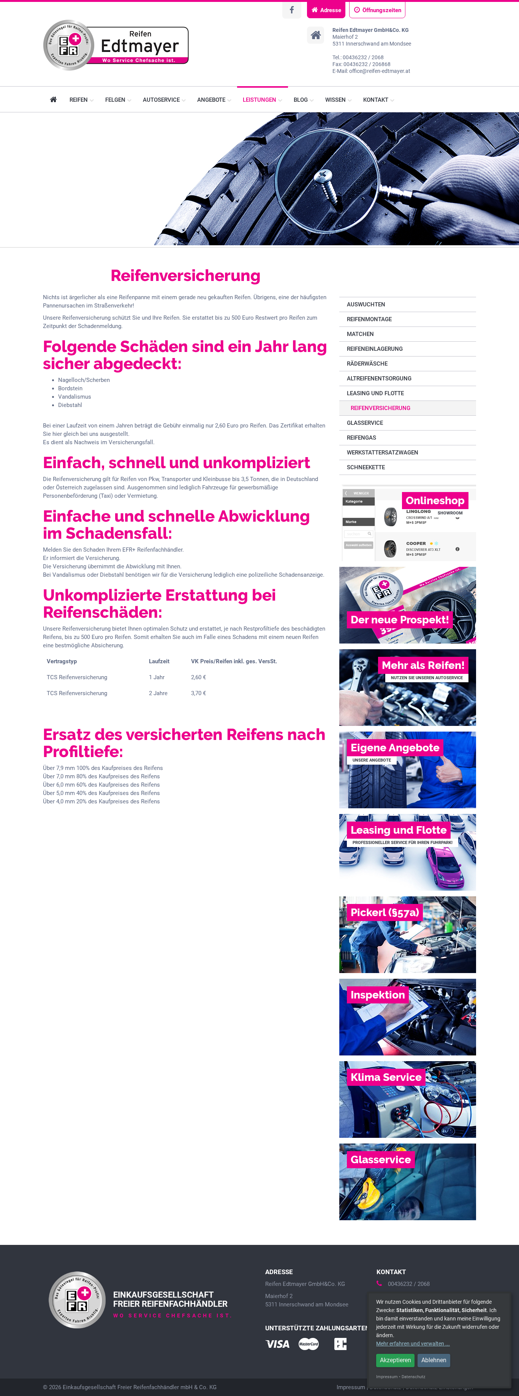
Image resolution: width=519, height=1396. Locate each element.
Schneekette (366, 467)
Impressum (351, 1387)
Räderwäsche (367, 363)
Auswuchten (366, 304)
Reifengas (361, 437)
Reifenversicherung (380, 408)
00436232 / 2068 (409, 1284)
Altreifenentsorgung (379, 378)
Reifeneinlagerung (375, 348)
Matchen (360, 334)
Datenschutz (413, 1376)
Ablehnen (433, 1360)
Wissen (336, 99)
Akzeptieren (395, 1360)
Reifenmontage (369, 319)
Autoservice (162, 99)
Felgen (116, 99)
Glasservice (365, 423)
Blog (301, 99)
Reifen (79, 99)
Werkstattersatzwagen (382, 452)
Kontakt (376, 99)
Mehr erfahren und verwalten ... (413, 1344)
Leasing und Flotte (375, 393)
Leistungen (260, 99)
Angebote (212, 99)
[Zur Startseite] (116, 45)
